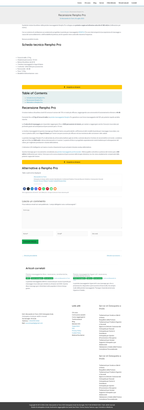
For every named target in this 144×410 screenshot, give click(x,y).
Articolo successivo (114, 256)
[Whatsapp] (43, 188)
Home (80, 3)
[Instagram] (35, 188)
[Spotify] (51, 188)
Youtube (50, 181)
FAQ (73, 328)
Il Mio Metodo (111, 3)
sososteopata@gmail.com (34, 323)
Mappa (46, 181)
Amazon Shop (62, 181)
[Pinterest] (47, 188)
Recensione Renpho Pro (34, 100)
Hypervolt (89, 278)
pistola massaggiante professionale (69, 152)
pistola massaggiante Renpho (60, 117)
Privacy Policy (76, 331)
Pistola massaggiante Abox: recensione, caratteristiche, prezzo (47, 275)
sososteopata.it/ (38, 184)
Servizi (101, 3)
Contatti (134, 3)
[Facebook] (24, 188)
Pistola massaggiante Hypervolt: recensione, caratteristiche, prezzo (90, 275)
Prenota (36, 181)
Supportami (76, 326)
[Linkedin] (32, 188)
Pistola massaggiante (37, 278)
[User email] (55, 188)
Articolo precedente (29, 256)
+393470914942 (34, 321)
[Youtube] (39, 188)
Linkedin (56, 181)
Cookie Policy (76, 333)
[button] (140, 3)
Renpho (67, 12)
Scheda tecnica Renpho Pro (35, 98)
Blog (94, 3)
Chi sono (87, 3)
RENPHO (82, 32)
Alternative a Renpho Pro (34, 102)
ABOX (28, 278)
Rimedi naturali (123, 3)
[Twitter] (28, 188)
